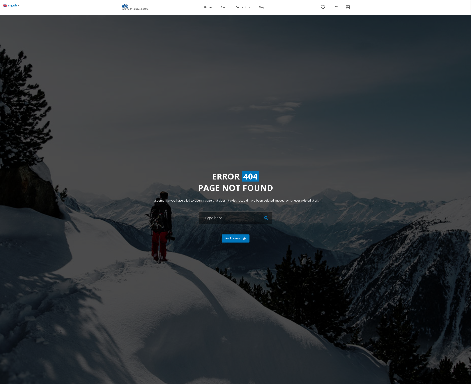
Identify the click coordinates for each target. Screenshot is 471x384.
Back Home (233, 238)
